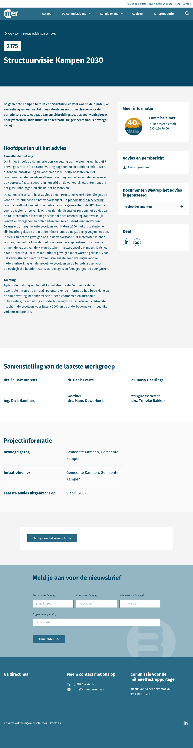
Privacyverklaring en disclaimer (25, 723)
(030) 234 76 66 (162, 128)
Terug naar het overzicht (50, 538)
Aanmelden (46, 639)
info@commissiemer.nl (90, 689)
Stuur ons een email (162, 124)
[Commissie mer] (11, 13)
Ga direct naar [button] (17, 674)
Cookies (55, 723)
